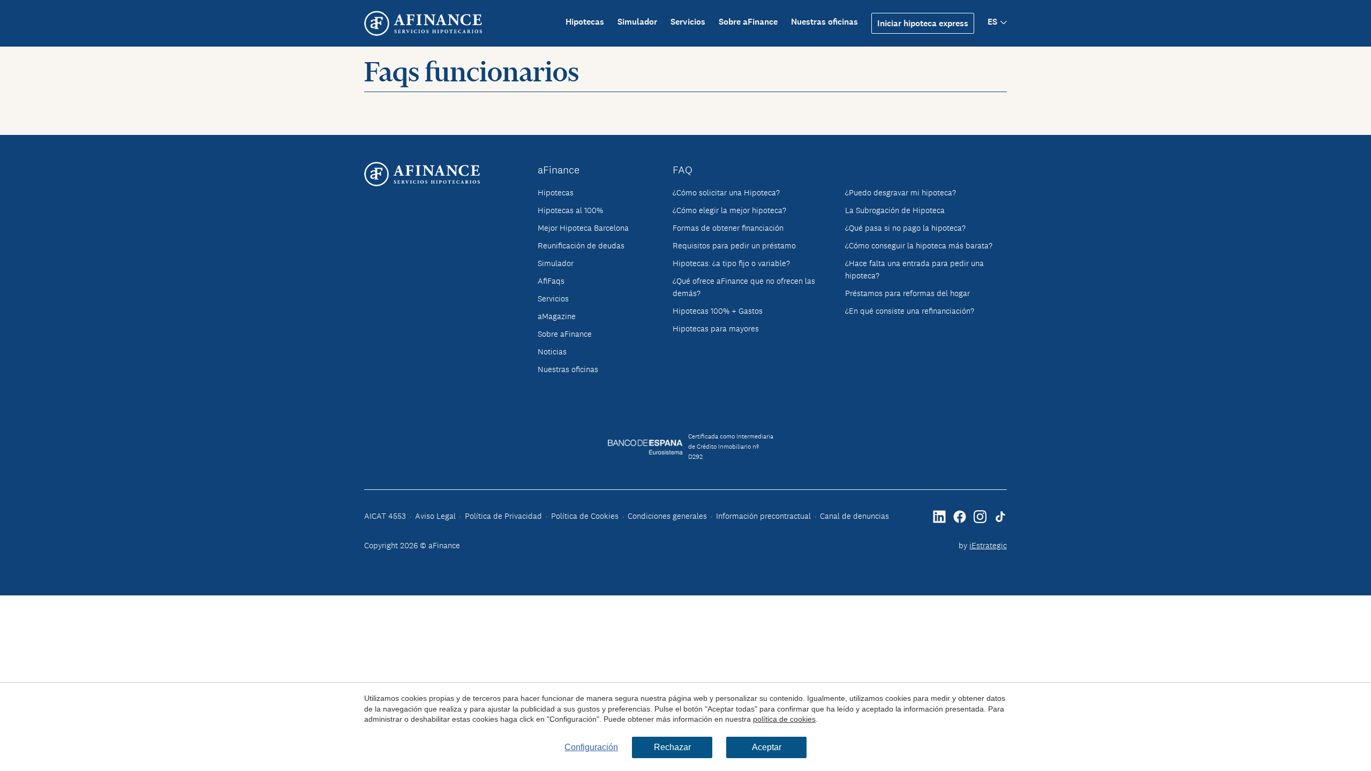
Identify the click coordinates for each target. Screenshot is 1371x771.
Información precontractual (763, 516)
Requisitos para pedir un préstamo (734, 245)
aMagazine (557, 316)
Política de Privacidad (503, 516)
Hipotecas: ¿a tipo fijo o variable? (731, 263)
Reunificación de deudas (581, 245)
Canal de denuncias (854, 516)
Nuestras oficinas (824, 21)
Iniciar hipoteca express (922, 23)
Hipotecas (585, 21)
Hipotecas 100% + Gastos (718, 311)
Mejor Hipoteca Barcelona (583, 228)
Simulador (637, 21)
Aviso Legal (435, 516)
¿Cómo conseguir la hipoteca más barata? (918, 245)
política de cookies (784, 719)
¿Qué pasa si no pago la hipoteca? (905, 228)
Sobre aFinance (748, 21)
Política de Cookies (585, 516)
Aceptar (766, 747)
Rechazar (672, 747)
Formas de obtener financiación (728, 228)
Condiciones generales (667, 516)
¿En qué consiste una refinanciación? (909, 311)
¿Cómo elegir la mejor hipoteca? (729, 210)
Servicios (688, 21)
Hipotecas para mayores (716, 328)
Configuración (591, 747)
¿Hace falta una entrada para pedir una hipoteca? (914, 269)
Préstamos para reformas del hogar (907, 293)
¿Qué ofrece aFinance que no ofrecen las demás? (744, 287)
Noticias (552, 351)
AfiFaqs (551, 281)
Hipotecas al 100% (570, 210)
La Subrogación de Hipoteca (895, 210)
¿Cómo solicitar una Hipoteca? (726, 192)
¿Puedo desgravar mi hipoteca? (900, 192)
